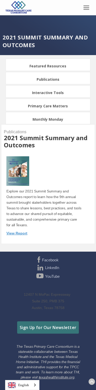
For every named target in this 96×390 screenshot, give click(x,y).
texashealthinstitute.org (56, 377)
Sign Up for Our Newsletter (48, 327)
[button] (86, 8)
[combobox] (22, 385)
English (23, 385)
